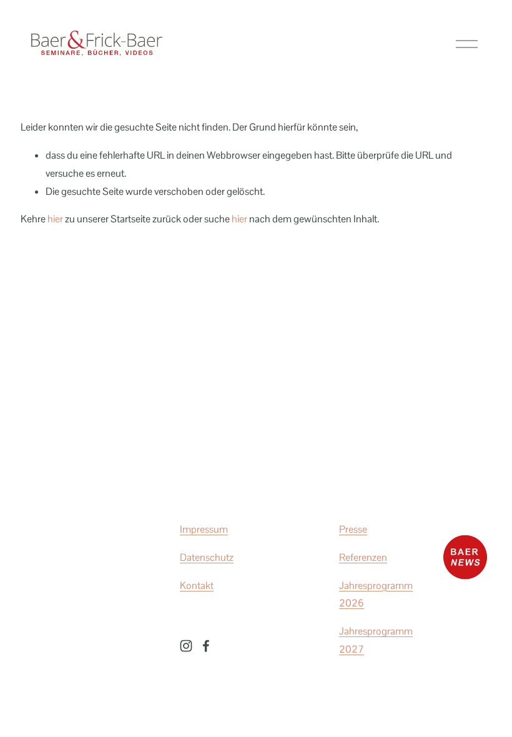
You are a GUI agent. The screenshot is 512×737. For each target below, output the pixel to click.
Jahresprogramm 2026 (376, 594)
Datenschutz (207, 557)
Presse (353, 529)
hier (55, 218)
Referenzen (363, 557)
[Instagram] (186, 646)
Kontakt (197, 585)
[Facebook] (206, 646)
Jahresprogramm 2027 (376, 640)
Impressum (204, 529)
